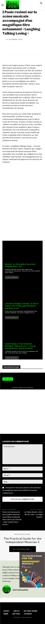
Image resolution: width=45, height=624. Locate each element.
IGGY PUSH (8, 379)
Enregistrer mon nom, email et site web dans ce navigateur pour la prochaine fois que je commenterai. (21, 490)
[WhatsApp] (29, 46)
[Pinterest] (21, 46)
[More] (38, 46)
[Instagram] (28, 3)
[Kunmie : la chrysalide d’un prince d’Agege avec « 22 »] (22, 252)
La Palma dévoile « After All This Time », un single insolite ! (33, 514)
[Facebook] (25, 3)
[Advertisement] (22, 212)
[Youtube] (36, 3)
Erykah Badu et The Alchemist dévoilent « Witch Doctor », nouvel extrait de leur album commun (20, 346)
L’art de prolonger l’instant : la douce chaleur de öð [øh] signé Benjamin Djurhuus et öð (22, 305)
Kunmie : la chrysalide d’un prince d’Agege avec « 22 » (20, 265)
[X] (32, 3)
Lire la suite (12, 277)
